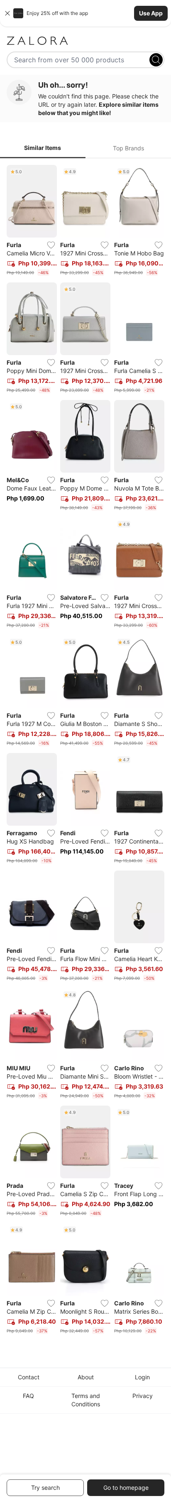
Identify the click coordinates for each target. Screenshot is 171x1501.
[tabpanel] (85, 751)
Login (142, 1377)
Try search (45, 1487)
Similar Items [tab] (42, 147)
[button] (85, 13)
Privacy (142, 1395)
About (86, 1377)
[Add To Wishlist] (51, 245)
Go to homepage (126, 1487)
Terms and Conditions (85, 1400)
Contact (28, 1377)
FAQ (28, 1395)
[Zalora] (85, 41)
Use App (151, 13)
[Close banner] (7, 13)
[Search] (156, 59)
